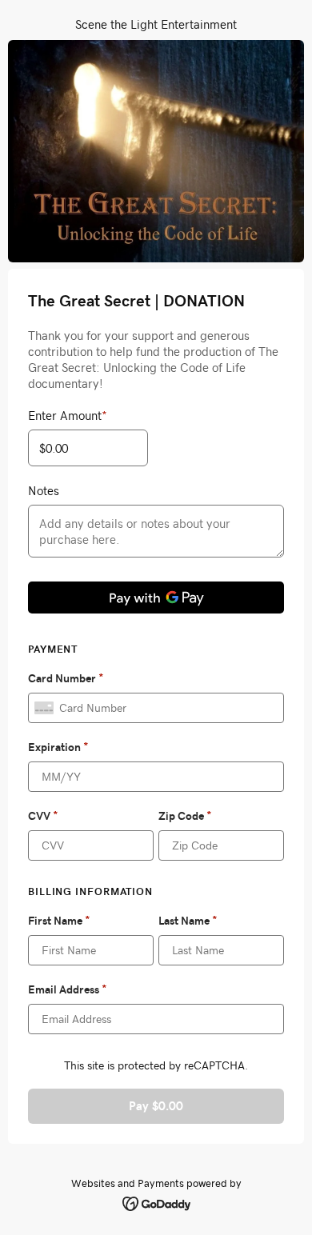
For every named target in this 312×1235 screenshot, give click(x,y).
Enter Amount (67, 415)
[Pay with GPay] (156, 598)
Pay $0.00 (156, 1105)
